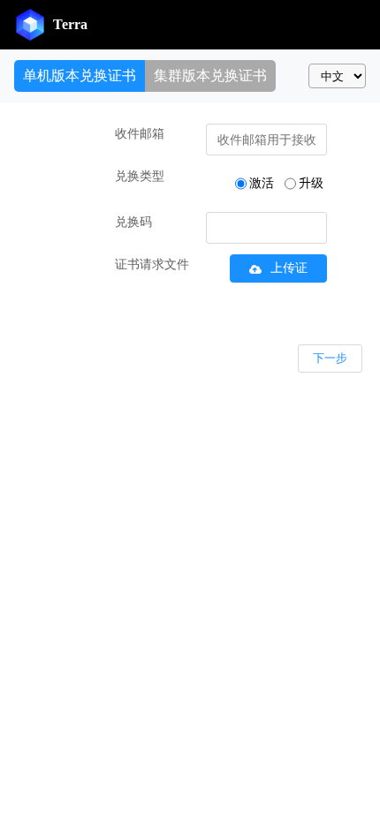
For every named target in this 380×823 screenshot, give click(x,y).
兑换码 (133, 222)
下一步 (330, 358)
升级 (311, 183)
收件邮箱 (139, 133)
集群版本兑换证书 (210, 75)
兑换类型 (139, 176)
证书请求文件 (152, 264)
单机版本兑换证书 (79, 75)
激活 (261, 183)
